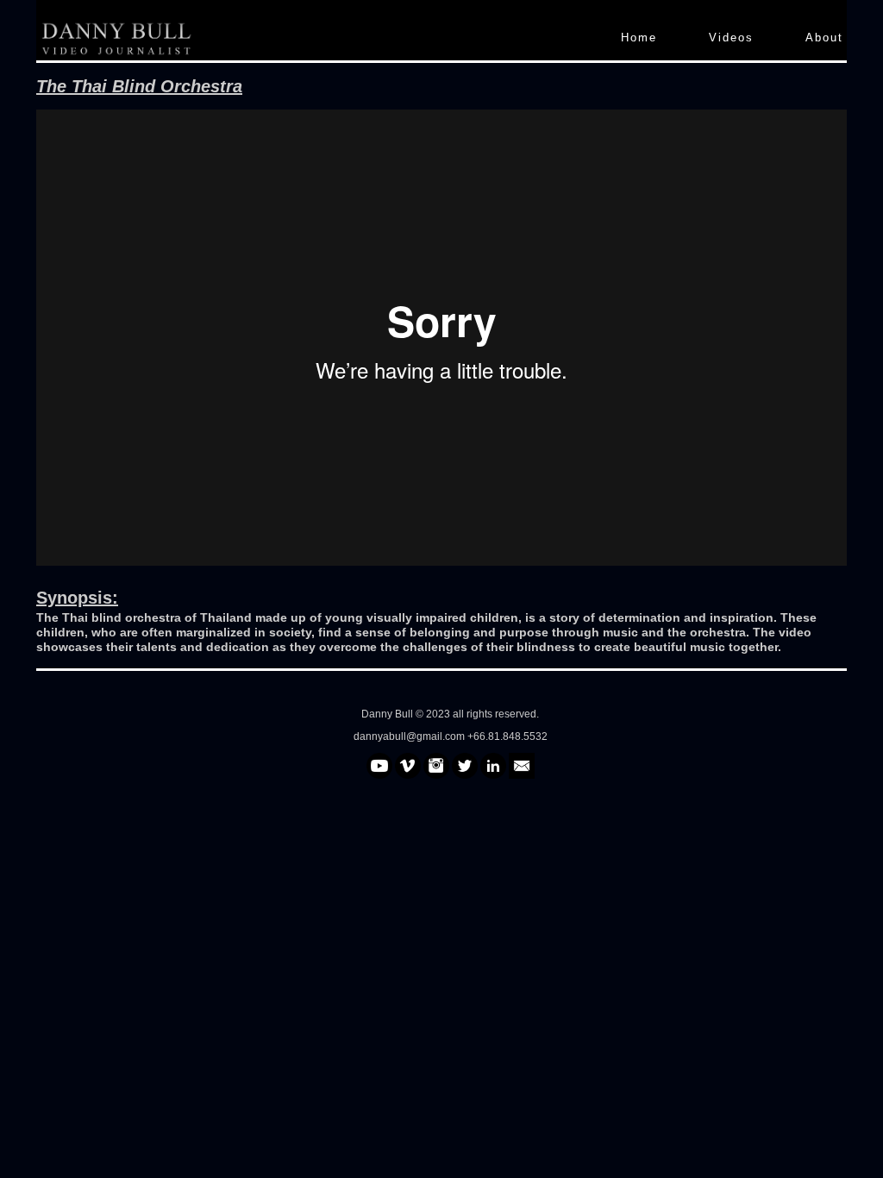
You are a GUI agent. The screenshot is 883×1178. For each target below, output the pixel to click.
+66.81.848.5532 (507, 736)
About (824, 37)
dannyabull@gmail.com (410, 736)
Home (639, 37)
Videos (731, 37)
